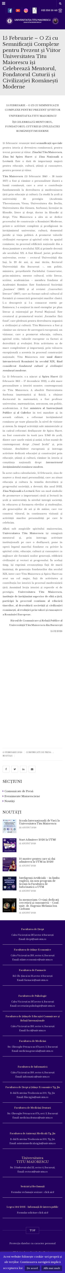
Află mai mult (52, 1268)
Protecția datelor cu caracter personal (33, 1243)
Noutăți (7, 756)
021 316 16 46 (49, 10)
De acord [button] (32, 1268)
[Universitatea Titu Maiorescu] (32, 20)
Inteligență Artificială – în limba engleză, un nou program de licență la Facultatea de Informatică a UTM (39, 882)
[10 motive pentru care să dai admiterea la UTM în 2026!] (9, 864)
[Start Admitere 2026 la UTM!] (9, 845)
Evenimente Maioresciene (22, 796)
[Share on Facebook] (6, 769)
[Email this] (32, 769)
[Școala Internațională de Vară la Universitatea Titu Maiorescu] (9, 826)
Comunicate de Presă (38, 752)
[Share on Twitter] (14, 769)
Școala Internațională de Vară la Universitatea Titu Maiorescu (39, 822)
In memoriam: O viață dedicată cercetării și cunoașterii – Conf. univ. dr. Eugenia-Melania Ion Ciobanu (39, 904)
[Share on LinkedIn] (23, 769)
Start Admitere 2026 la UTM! (37, 839)
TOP (32, 1230)
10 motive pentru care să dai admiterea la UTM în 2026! (37, 860)
